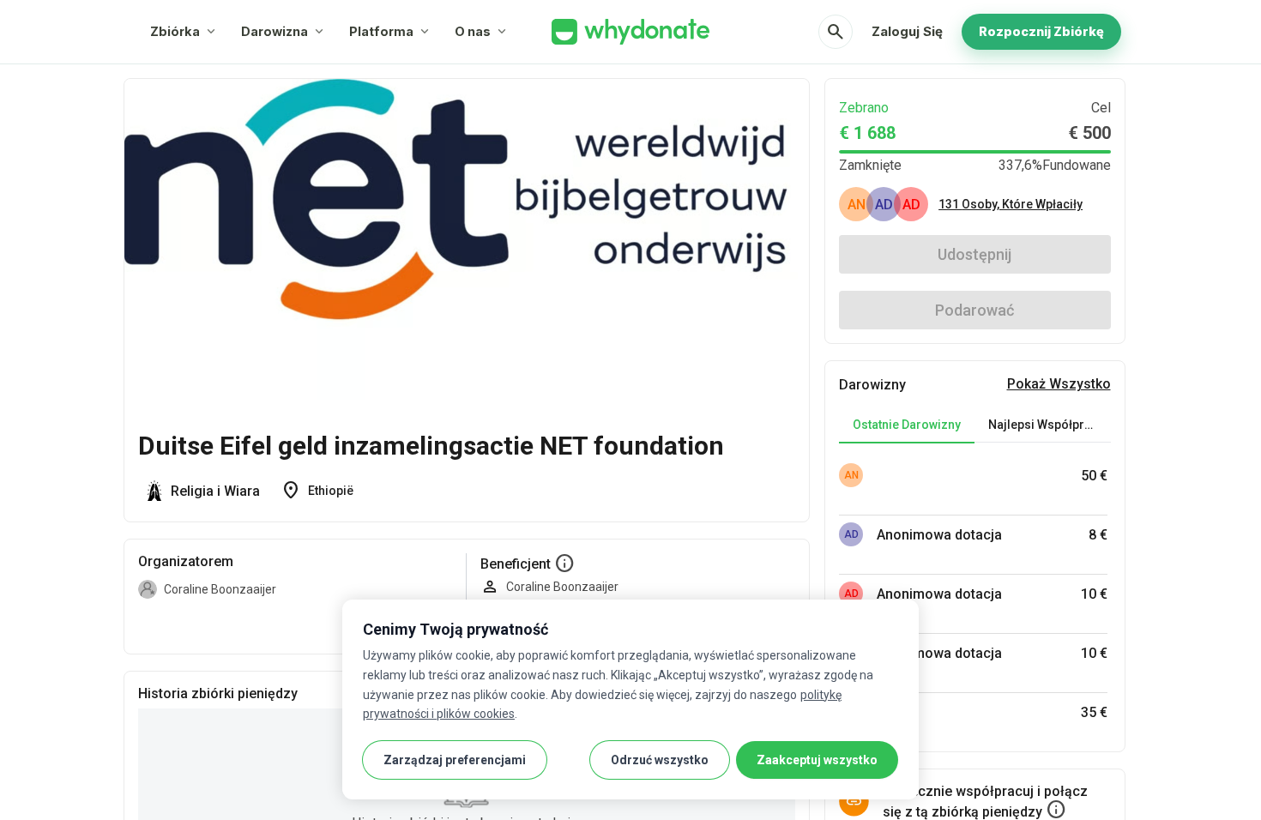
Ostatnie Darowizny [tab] (907, 424)
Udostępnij (974, 254)
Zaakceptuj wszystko (817, 760)
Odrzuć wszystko (660, 760)
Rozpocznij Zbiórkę (1041, 31)
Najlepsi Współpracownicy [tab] (1049, 424)
